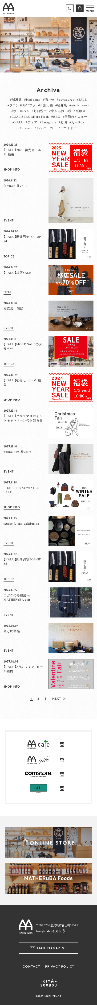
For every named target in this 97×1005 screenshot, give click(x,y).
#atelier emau (79, 105)
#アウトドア (68, 128)
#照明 (63, 122)
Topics (9, 256)
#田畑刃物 (45, 105)
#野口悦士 (39, 110)
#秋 (69, 110)
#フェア (32, 122)
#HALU (18, 122)
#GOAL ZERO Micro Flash (29, 116)
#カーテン (77, 122)
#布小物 (49, 99)
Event (9, 220)
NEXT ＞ (59, 699)
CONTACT (31, 967)
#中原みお (56, 110)
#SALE (82, 99)
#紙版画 (80, 110)
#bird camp (32, 99)
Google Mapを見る (48, 931)
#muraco (26, 128)
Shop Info (12, 169)
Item (7, 292)
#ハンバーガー (45, 128)
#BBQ (55, 116)
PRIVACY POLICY (59, 967)
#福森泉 (61, 105)
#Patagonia (48, 122)
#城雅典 (16, 99)
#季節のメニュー (75, 116)
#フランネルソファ (22, 105)
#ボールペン (20, 110)
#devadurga (65, 99)
